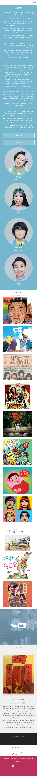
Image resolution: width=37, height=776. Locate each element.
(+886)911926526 (19, 754)
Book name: (16, 699)
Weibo (16, 766)
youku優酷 (18, 632)
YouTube (18, 625)
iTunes (28, 766)
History (19, 135)
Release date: (15, 703)
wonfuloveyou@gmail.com (19, 752)
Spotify (18, 770)
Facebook (5, 766)
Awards (18, 143)
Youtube (21, 766)
